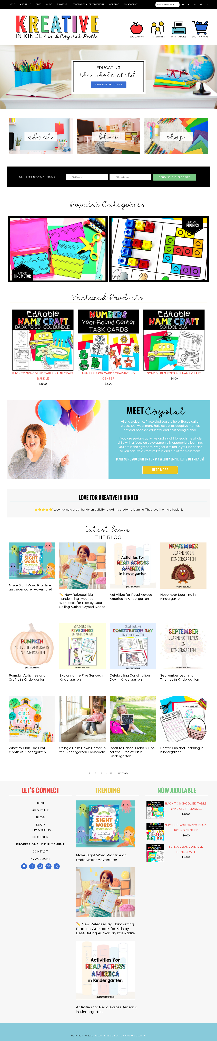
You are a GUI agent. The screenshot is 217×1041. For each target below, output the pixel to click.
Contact (40, 851)
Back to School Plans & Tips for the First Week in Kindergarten (132, 752)
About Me (40, 810)
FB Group (40, 837)
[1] (108, 106)
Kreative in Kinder (57, 28)
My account (42, 830)
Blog (40, 817)
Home (40, 803)
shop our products (108, 84)
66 (111, 773)
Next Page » (122, 773)
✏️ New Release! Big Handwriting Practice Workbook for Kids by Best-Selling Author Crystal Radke (105, 928)
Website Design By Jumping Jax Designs (120, 1036)
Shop (40, 824)
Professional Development (40, 844)
